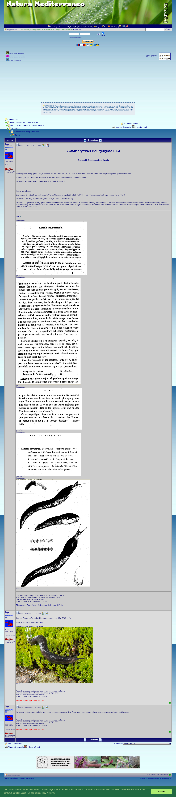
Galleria (87, 27)
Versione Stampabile (123, 127)
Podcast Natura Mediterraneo (16, 53)
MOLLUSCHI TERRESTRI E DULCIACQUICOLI (29, 125)
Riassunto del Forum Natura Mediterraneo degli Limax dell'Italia (39, 605)
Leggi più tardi (142, 127)
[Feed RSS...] (109, 27)
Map (91, 27)
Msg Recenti (71, 27)
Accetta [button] (161, 791)
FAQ (112, 27)
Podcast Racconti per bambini (17, 57)
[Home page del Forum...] (49, 27)
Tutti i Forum (13, 119)
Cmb (7, 144)
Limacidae (16, 129)
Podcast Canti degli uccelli (16, 60)
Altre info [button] (51, 793)
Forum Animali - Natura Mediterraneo (24, 122)
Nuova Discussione (131, 123)
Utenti (82, 27)
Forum (51, 27)
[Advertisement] (88, 80)
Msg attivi (63, 27)
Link (17, 217)
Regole (116, 27)
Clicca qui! (77, 30)
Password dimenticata (75, 37)
